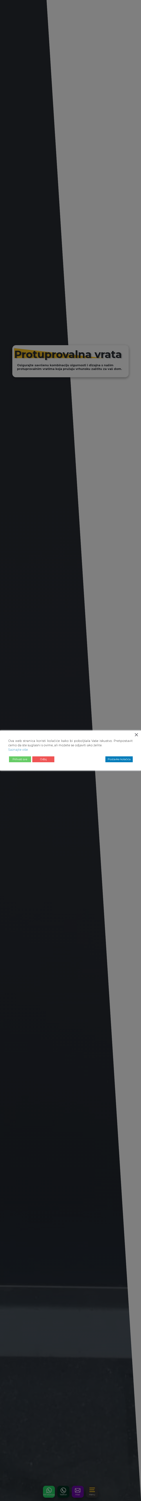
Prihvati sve (19, 759)
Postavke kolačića (119, 759)
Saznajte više (18, 749)
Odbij (43, 759)
